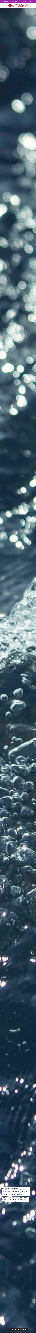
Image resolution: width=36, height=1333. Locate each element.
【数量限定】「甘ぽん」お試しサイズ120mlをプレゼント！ (18, 1)
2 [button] (32, 1287)
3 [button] (34, 1287)
